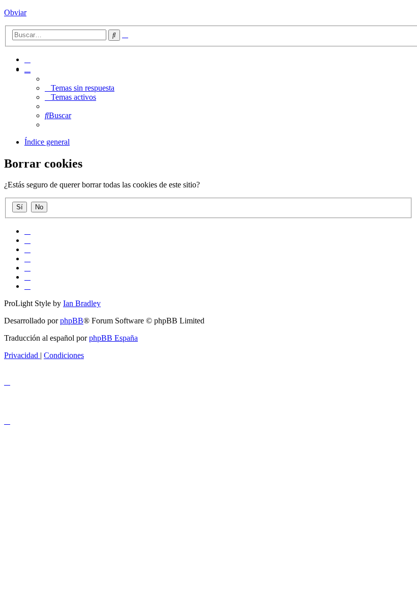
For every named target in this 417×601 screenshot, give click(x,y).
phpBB (71, 320)
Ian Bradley (82, 303)
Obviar (15, 12)
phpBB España (113, 338)
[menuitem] (27, 59)
